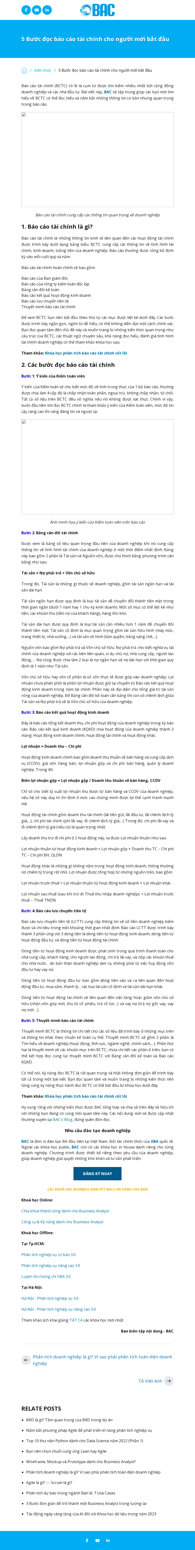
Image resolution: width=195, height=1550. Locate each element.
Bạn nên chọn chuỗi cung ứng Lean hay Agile (66, 1451)
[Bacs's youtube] (36, 10)
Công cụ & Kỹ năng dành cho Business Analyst (62, 1221)
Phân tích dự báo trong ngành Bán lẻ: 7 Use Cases (70, 1493)
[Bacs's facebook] (26, 10)
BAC (25, 1141)
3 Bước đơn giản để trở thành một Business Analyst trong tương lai (86, 1503)
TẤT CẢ (76, 1320)
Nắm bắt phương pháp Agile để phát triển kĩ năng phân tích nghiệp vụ (89, 1430)
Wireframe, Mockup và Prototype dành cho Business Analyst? (81, 1461)
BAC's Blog (63, 1119)
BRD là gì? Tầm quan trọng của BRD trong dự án (69, 1419)
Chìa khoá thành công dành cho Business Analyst (65, 1211)
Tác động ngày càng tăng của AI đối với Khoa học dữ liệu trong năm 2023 (91, 1514)
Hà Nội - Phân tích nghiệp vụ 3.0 (49, 1298)
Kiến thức (42, 70)
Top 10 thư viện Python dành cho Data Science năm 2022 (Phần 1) (84, 1440)
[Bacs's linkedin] (47, 10)
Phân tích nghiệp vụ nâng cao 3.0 (50, 1265)
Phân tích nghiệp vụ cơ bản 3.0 (48, 1254)
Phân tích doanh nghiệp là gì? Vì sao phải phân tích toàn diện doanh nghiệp (102, 1360)
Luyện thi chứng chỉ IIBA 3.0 (46, 1276)
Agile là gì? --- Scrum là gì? (49, 1482)
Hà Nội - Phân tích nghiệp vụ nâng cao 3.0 (58, 1309)
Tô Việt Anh (150, 1381)
